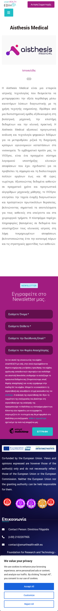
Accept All (29, 586)
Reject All (29, 603)
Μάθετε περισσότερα (37, 418)
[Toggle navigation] (8, 13)
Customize (29, 595)
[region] (29, 583)
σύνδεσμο (9, 395)
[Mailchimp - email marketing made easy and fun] (18, 433)
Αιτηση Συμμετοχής (41, 4)
